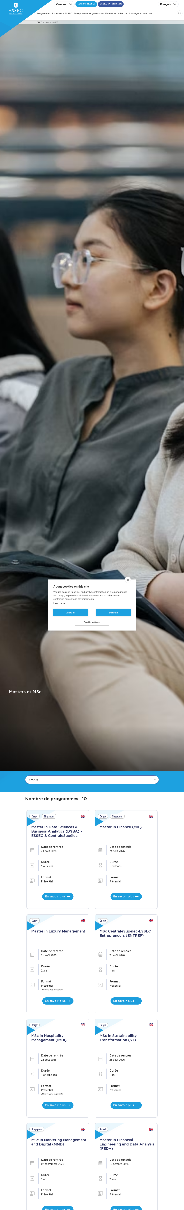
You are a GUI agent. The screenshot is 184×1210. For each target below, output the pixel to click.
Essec (39, 22)
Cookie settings (92, 622)
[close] (128, 580)
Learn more (59, 603)
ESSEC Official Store (111, 3)
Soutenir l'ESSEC (86, 3)
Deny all (113, 612)
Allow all (70, 612)
